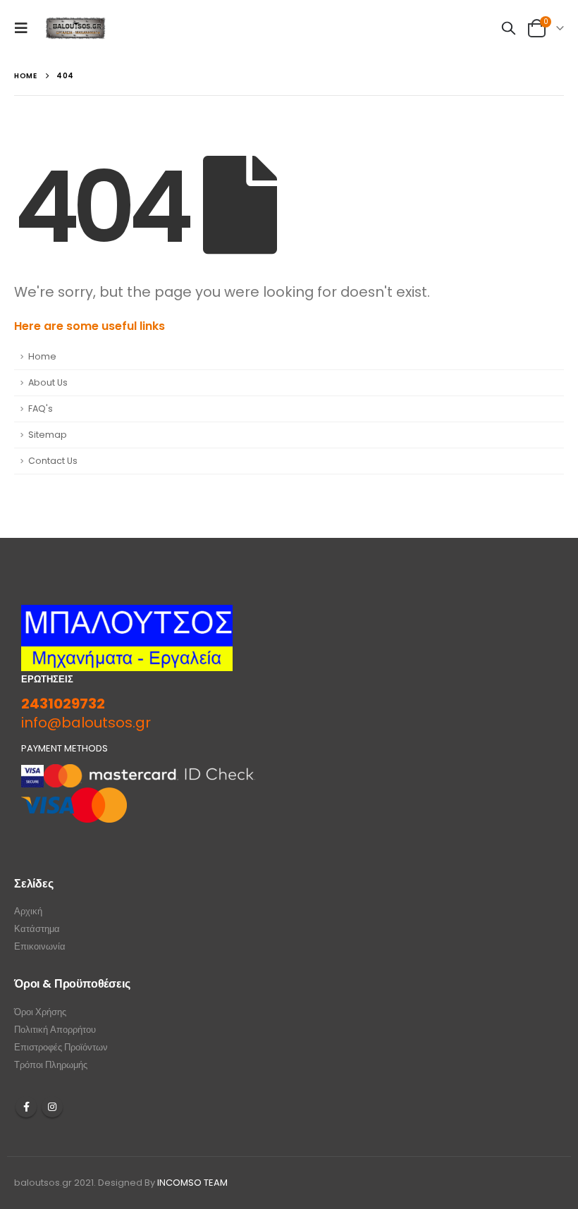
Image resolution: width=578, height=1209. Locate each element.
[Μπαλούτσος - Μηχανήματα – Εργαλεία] (76, 28)
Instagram (52, 1106)
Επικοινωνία (40, 946)
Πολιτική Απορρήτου (55, 1029)
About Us (48, 382)
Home (42, 356)
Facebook (26, 1106)
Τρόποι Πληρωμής (50, 1065)
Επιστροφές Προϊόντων (61, 1047)
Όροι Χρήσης (40, 1012)
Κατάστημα (37, 928)
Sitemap (47, 435)
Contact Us (53, 461)
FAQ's (40, 409)
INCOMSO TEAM (192, 1182)
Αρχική (28, 911)
